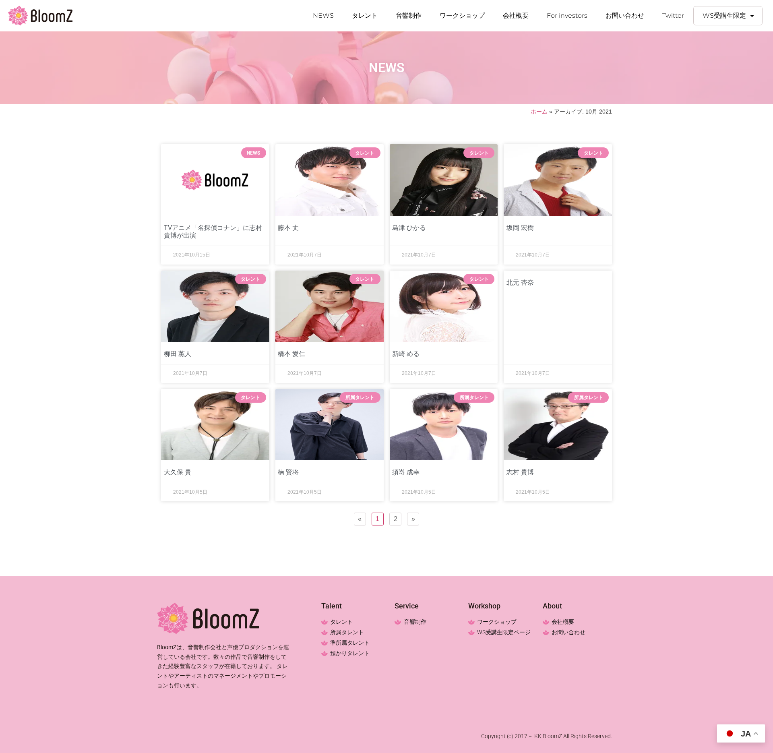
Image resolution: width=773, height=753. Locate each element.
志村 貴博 (520, 472)
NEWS (323, 15)
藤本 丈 (288, 228)
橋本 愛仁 (291, 354)
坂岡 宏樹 (520, 228)
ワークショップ (462, 15)
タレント (365, 15)
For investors (567, 15)
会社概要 (516, 15)
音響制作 (409, 15)
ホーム (539, 112)
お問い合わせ (625, 15)
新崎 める (406, 354)
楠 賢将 (288, 472)
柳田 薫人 (177, 354)
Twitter (673, 15)
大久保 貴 (177, 472)
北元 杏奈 (520, 282)
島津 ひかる (409, 228)
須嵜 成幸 (406, 472)
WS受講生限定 (724, 15)
